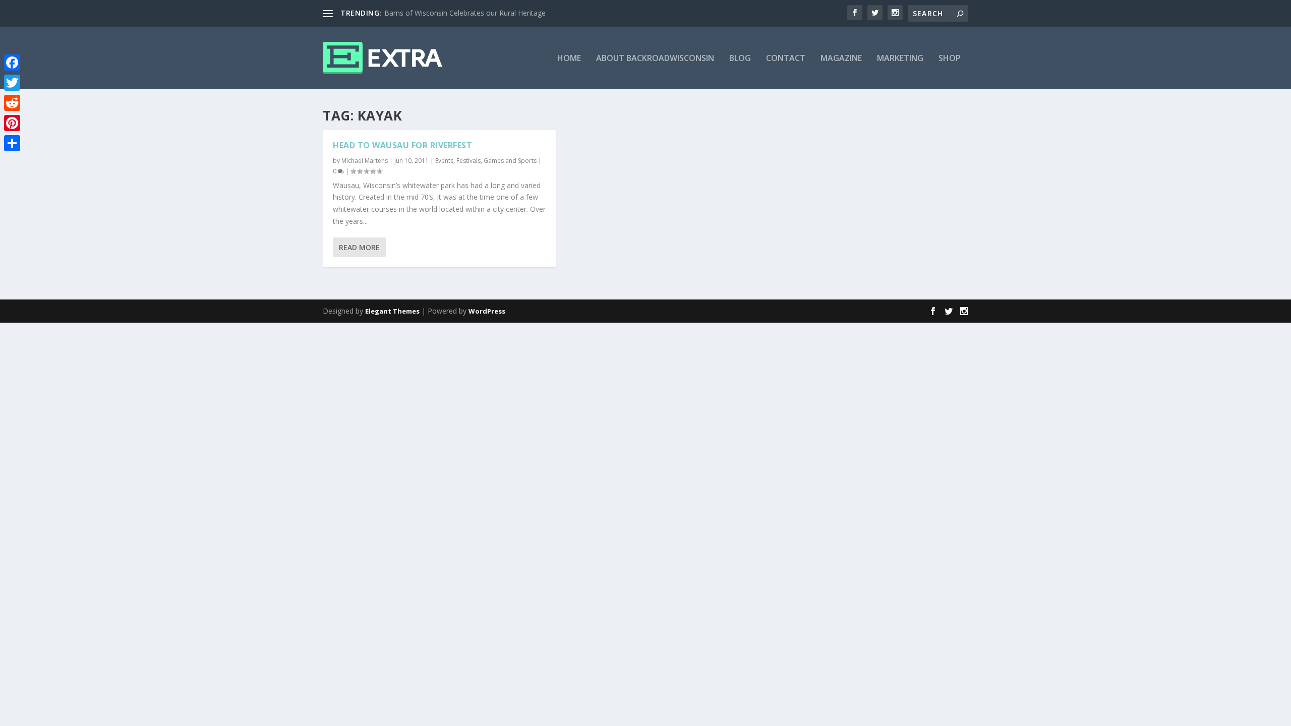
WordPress (486, 311)
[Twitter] (12, 83)
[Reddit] (12, 103)
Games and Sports (510, 160)
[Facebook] (12, 62)
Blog (740, 59)
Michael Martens (364, 160)
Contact (785, 59)
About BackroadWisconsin (655, 59)
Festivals (468, 160)
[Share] (12, 143)
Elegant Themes (392, 311)
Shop (949, 59)
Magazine (841, 59)
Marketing (900, 59)
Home (569, 59)
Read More (359, 247)
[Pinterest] (12, 123)
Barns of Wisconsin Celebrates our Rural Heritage (465, 13)
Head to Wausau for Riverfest (402, 145)
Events (444, 160)
